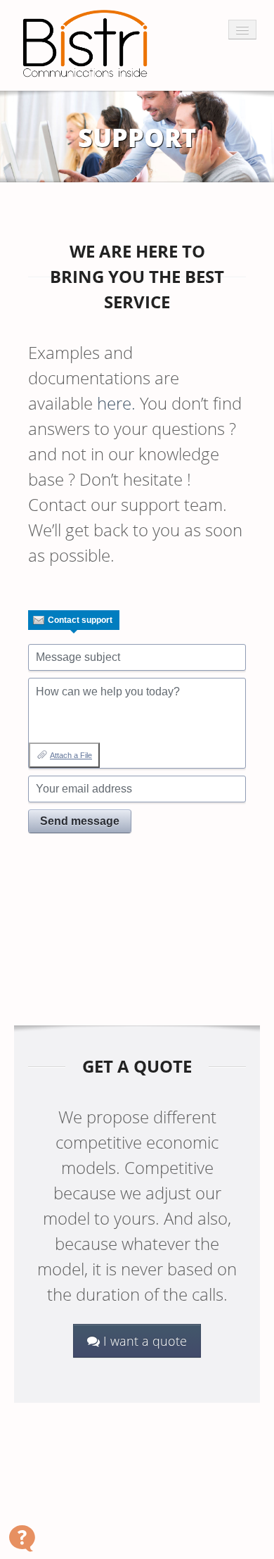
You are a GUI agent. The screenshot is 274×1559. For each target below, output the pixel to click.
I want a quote (143, 1340)
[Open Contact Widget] (22, 1538)
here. (116, 403)
